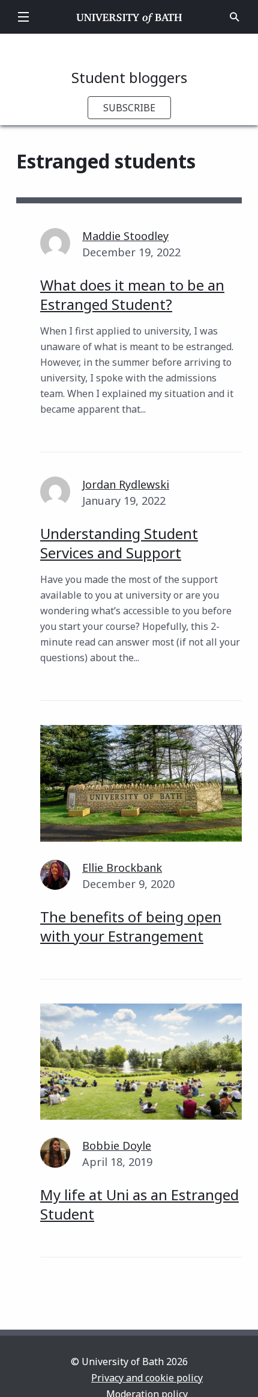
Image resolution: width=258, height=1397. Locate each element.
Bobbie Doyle (116, 1145)
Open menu (23, 16)
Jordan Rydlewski (125, 484)
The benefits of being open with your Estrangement (130, 926)
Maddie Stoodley (125, 236)
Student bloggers (129, 77)
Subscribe (129, 107)
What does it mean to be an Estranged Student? (132, 294)
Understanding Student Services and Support (119, 543)
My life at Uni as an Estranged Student (139, 1204)
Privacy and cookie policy (147, 1377)
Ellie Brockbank (122, 867)
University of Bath (129, 16)
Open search (234, 16)
